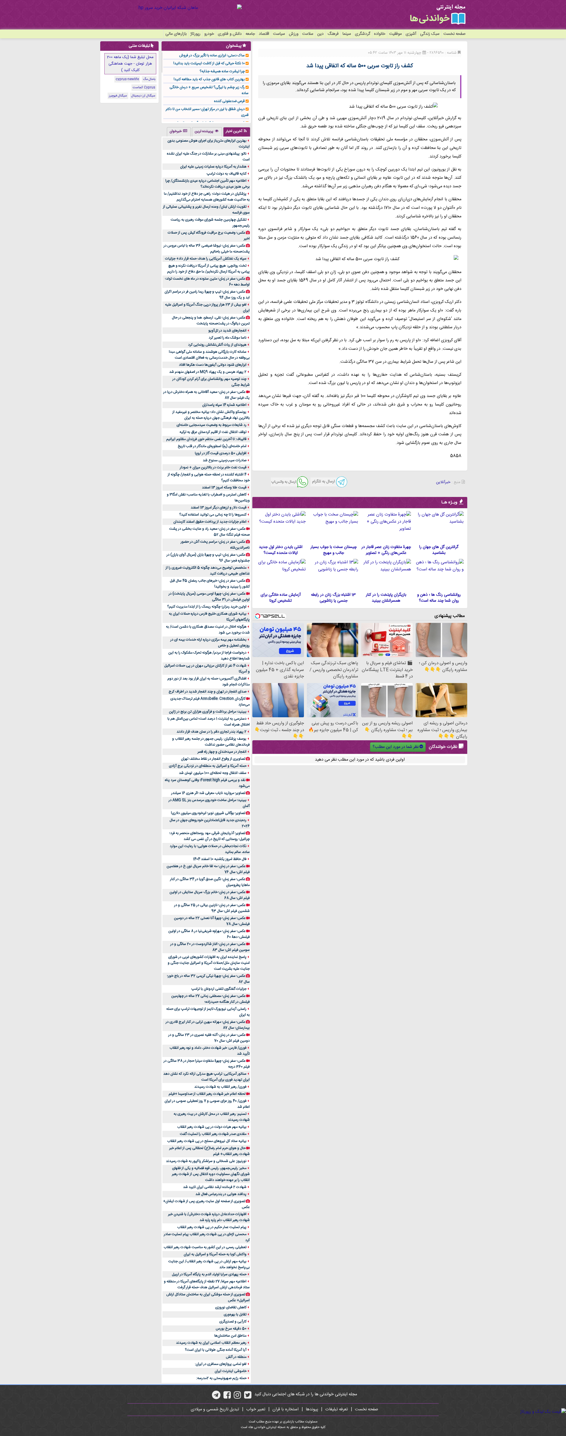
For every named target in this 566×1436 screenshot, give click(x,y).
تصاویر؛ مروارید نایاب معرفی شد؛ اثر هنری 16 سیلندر (208, 793)
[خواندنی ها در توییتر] (247, 1397)
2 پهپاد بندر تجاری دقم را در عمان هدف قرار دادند (211, 732)
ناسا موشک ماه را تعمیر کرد (227, 338)
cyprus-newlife (127, 79)
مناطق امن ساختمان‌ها (230, 1336)
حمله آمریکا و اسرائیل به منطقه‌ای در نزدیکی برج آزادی (207, 766)
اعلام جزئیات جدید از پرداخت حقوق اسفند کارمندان (209, 522)
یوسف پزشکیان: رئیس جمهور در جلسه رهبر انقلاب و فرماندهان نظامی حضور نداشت (211, 742)
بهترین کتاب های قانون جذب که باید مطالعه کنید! (209, 79)
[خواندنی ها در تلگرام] (216, 1397)
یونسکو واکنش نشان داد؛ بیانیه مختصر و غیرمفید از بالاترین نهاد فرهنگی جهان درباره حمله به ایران (211, 415)
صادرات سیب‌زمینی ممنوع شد (224, 460)
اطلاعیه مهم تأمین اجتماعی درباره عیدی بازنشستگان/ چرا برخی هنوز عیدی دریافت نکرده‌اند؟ (207, 184)
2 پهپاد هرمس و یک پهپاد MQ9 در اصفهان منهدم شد (207, 372)
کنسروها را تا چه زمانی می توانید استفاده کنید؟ (212, 515)
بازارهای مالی (176, 34)
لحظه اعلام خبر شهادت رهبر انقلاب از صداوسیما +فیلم (207, 1094)
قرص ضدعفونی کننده (229, 101)
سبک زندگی (430, 34)
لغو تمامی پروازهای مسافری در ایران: (220, 1364)
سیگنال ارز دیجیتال (143, 96)
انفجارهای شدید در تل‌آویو (227, 331)
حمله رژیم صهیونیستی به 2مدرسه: (221, 1378)
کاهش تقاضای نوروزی (230, 1307)
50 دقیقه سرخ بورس (231, 1329)
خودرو (209, 34)
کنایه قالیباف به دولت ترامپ (226, 174)
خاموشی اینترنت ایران (230, 1371)
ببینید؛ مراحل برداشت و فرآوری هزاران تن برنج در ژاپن (207, 712)
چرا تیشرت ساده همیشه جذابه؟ (222, 71)
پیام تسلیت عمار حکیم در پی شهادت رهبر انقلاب (211, 1227)
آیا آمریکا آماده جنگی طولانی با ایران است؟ (215, 1350)
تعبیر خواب (255, 1409)
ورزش (293, 34)
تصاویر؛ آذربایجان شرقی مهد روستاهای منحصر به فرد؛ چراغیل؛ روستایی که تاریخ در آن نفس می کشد (210, 836)
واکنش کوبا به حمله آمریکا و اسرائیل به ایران (215, 1254)
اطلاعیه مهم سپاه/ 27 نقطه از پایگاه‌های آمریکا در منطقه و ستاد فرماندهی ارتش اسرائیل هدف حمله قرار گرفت (207, 1284)
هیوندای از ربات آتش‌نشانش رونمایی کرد (217, 345)
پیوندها (312, 1409)
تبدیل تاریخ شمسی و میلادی (215, 1409)
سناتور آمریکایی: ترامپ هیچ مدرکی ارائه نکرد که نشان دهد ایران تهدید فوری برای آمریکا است (206, 1077)
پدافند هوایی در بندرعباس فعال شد (220, 1194)
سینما (347, 34)
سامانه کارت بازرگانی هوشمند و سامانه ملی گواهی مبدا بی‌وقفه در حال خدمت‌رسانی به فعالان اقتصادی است (209, 355)
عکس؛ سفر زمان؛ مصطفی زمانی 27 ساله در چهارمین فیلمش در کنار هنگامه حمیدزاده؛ (210, 999)
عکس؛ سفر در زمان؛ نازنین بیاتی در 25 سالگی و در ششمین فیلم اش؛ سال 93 (212, 908)
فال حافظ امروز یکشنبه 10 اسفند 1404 (219, 859)
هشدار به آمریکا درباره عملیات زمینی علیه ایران (213, 167)
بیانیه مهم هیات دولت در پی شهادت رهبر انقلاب (211, 1127)
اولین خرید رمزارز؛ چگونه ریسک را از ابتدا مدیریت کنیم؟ (206, 607)
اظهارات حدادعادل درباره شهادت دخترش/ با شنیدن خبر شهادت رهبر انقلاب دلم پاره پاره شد (209, 1217)
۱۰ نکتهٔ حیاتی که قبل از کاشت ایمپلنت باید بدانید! (209, 63)
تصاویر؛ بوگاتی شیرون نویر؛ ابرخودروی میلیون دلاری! (208, 813)
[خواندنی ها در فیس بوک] (227, 1397)
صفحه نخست (454, 34)
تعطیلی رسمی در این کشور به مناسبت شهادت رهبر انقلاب (205, 1247)
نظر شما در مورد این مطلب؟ (396, 747)
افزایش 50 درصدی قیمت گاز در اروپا (220, 453)
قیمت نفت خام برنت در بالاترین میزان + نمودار (213, 467)
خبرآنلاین (443, 482)
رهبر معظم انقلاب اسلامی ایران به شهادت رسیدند (211, 1343)
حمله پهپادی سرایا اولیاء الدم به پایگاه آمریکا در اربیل (209, 1274)
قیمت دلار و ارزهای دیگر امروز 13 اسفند (218, 508)
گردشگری (362, 34)
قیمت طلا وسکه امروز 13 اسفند (224, 487)
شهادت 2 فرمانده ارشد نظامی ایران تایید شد (214, 1187)
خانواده (379, 34)
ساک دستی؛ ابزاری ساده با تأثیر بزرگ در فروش (212, 55)
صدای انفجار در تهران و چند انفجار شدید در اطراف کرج (207, 692)
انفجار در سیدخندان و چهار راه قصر (222, 752)
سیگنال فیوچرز (118, 96)
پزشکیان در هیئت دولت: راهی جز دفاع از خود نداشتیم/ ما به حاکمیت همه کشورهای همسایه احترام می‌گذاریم (207, 197)
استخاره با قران (285, 1409)
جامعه (250, 34)
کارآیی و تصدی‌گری (232, 1322)
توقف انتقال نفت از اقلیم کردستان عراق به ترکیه (213, 432)
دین (320, 34)
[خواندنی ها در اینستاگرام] (237, 1397)
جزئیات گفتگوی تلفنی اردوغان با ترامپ (218, 989)
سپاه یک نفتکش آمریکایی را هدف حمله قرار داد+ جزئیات (205, 259)
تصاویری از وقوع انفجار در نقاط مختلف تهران (213, 759)
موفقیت (395, 34)
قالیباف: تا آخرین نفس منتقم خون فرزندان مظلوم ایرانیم (206, 439)
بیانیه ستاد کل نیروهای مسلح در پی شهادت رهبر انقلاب (206, 1141)
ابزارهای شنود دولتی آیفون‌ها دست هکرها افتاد (212, 365)
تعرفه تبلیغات (336, 1409)
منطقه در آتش (236, 1357)
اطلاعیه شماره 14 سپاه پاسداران (224, 405)
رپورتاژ (195, 34)
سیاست (279, 34)
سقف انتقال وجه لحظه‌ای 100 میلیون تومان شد (212, 773)
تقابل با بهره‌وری (235, 1314)
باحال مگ (149, 79)
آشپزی (411, 34)
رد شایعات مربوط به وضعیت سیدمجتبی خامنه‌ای (211, 425)
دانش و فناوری (230, 34)
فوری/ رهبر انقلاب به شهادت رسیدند (220, 1087)
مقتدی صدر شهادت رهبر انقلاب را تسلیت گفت (213, 1134)
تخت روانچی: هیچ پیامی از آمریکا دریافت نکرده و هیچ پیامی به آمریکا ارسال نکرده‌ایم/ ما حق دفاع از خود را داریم (208, 269)
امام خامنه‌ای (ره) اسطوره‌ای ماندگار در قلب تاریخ (212, 446)
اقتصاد (264, 34)
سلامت (307, 34)
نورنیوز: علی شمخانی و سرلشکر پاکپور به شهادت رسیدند (206, 1161)
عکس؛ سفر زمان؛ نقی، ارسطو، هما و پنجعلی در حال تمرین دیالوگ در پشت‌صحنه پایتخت (211, 320)
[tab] (236, 132)
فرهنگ (333, 34)
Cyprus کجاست (144, 87)
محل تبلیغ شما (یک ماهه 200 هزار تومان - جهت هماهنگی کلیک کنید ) (130, 63)
